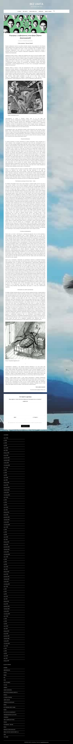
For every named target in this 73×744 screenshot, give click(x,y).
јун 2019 (5, 650)
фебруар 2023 (6, 542)
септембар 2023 (7, 524)
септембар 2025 (7, 465)
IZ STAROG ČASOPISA (8, 697)
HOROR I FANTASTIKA (8, 690)
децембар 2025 (7, 457)
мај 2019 (5, 653)
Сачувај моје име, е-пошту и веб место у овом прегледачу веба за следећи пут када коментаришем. (25, 422)
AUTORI (5, 672)
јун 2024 (5, 502)
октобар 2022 (6, 551)
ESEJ (4, 677)
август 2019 (6, 645)
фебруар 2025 (6, 482)
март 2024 (6, 509)
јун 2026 (5, 442)
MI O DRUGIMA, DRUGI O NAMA (9, 707)
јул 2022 (5, 559)
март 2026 (6, 450)
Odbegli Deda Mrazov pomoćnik (10, 714)
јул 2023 (5, 529)
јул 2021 (5, 589)
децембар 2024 (7, 487)
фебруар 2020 (6, 631)
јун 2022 (5, 561)
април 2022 (6, 566)
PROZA (5, 727)
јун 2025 (5, 472)
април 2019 (6, 655)
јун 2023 (5, 532)
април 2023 (6, 537)
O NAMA (19, 11)
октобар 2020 (6, 611)
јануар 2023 (6, 544)
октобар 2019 (6, 641)
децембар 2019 (6, 636)
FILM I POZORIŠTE (7, 682)
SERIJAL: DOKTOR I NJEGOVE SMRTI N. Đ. (11, 732)
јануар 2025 (6, 485)
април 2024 (6, 507)
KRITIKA (5, 704)
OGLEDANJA (6, 717)
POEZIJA (5, 722)
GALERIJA (5, 687)
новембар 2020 (7, 608)
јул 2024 (5, 499)
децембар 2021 (6, 576)
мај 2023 (5, 534)
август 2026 (6, 437)
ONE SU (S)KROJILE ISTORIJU (9, 719)
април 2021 (6, 596)
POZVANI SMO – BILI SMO (8, 724)
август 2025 (6, 467)
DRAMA (5, 675)
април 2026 (6, 447)
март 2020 (6, 628)
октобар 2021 (6, 581)
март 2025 (6, 480)
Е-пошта (35, 417)
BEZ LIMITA (36, 4)
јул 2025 (5, 470)
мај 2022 (5, 564)
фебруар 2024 (6, 512)
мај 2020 (5, 623)
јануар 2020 (6, 633)
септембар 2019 (7, 643)
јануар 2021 (6, 603)
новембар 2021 (6, 579)
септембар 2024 (7, 494)
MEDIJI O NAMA (48, 11)
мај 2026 (5, 445)
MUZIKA (5, 709)
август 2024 (6, 497)
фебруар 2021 (6, 601)
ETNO (5, 680)
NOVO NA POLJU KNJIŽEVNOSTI (9, 712)
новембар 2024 (7, 490)
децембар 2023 (7, 517)
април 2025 (6, 477)
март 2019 (5, 658)
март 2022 (6, 569)
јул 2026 (5, 440)
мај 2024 (5, 504)
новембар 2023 (6, 519)
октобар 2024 (6, 492)
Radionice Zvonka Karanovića (9, 729)
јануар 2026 (6, 455)
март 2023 (6, 539)
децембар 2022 (7, 546)
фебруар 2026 (6, 452)
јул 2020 (5, 618)
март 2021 (5, 598)
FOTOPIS (5, 685)
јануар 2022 (6, 574)
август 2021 (6, 586)
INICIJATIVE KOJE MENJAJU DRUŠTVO (11, 692)
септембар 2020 (7, 613)
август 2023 (6, 527)
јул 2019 (5, 648)
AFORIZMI (5, 667)
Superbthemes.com (45, 742)
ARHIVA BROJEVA (33, 11)
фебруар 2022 (6, 571)
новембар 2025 (6, 460)
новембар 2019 (6, 638)
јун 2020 (5, 621)
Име (15, 417)
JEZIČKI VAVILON (7, 699)
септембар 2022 (7, 554)
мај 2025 (5, 475)
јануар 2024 (6, 514)
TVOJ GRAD (6, 737)
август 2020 (6, 616)
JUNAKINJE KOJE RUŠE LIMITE (9, 702)
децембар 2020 (7, 606)
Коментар (25, 401)
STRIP (5, 734)
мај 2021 (5, 594)
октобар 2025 (6, 462)
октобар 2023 (6, 522)
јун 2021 (5, 591)
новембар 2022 (6, 549)
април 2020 (6, 626)
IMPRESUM (41, 11)
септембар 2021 (7, 584)
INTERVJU (5, 694)
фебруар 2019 (6, 660)
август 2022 (6, 556)
